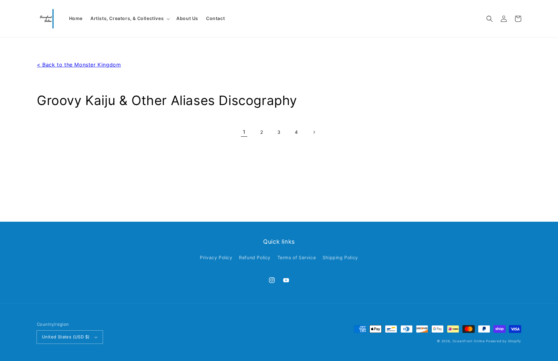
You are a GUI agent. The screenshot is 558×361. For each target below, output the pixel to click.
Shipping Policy (340, 257)
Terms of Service (296, 257)
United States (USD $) (65, 336)
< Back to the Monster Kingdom (79, 64)
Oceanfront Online (468, 341)
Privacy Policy (216, 257)
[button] (489, 19)
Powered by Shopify (503, 341)
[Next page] (314, 132)
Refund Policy (255, 257)
